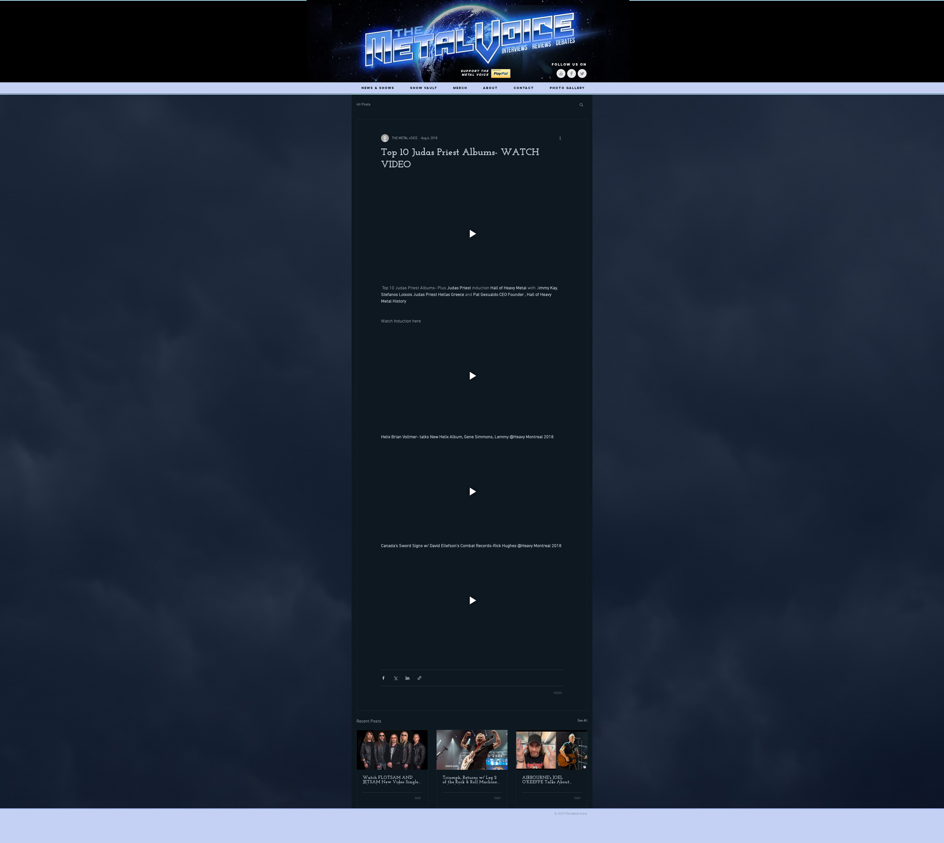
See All (582, 720)
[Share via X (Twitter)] (395, 678)
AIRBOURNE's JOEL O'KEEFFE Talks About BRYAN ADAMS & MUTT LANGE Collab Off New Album (549, 779)
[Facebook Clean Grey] (571, 73)
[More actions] (560, 138)
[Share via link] (419, 678)
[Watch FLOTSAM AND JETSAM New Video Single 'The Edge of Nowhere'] (392, 749)
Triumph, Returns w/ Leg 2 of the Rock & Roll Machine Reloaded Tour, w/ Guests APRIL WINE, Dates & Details (469, 779)
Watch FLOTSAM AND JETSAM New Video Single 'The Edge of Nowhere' (390, 779)
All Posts (363, 104)
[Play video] (472, 234)
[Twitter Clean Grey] (582, 73)
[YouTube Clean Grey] (561, 73)
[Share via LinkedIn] (407, 678)
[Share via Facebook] (383, 678)
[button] (581, 104)
